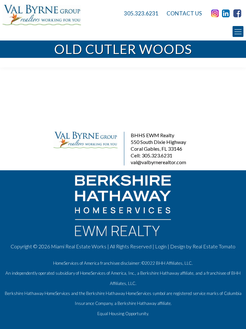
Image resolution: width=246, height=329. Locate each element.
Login (161, 246)
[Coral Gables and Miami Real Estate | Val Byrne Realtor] (59, 15)
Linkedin (227, 13)
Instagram (216, 13)
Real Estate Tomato (214, 246)
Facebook (238, 13)
